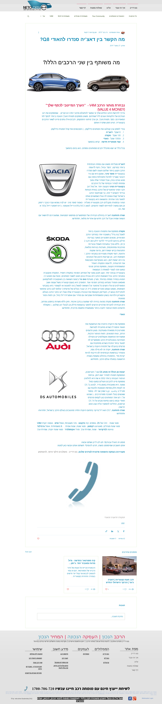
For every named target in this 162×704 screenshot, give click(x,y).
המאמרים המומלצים (116, 16)
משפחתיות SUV (63, 16)
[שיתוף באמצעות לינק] (106, 531)
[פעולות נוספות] (38, 32)
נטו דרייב (134, 653)
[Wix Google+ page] (134, 698)
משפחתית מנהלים (80, 16)
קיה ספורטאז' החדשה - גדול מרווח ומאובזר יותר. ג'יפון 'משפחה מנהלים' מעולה (81, 562)
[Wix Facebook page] (130, 698)
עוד (44, 16)
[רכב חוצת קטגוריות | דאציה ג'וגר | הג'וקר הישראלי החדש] (119, 565)
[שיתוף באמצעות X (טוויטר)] (118, 531)
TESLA (29, 693)
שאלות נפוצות (132, 666)
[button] (119, 7)
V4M (51, 16)
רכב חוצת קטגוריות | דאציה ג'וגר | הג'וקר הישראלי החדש (120, 581)
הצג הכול (28, 552)
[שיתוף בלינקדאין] (112, 531)
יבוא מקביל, (101, 693)
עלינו (136, 662)
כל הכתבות (133, 16)
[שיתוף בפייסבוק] (124, 531)
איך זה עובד (133, 657)
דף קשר (135, 670)
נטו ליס (106, 658)
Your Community (98, 16)
